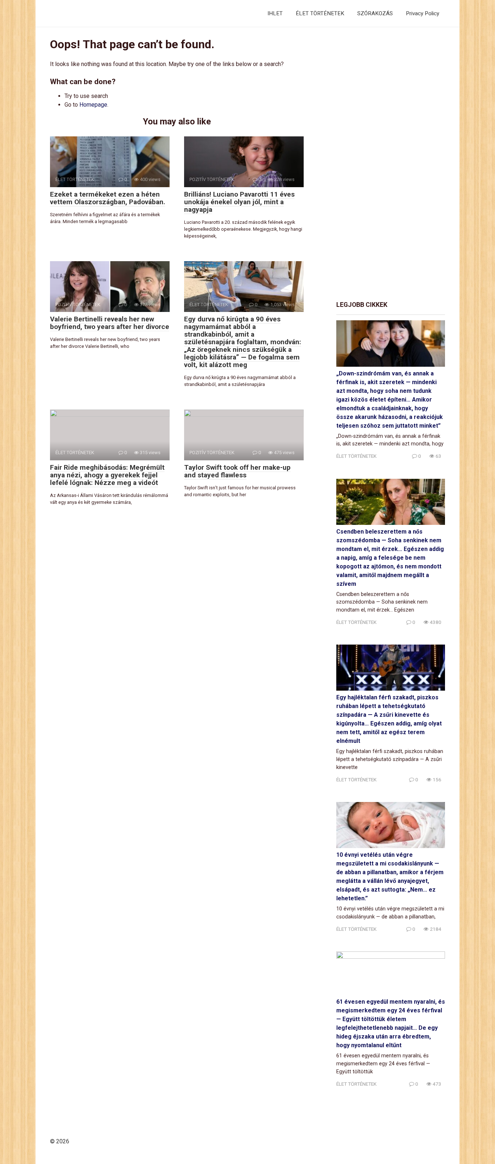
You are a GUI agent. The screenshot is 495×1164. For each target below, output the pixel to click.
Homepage (93, 104)
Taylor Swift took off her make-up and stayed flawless (237, 471)
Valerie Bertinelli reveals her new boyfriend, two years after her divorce (109, 323)
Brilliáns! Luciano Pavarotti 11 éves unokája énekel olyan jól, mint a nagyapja (239, 202)
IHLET (275, 13)
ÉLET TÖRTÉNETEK (320, 13)
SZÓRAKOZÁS (375, 13)
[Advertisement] (390, 164)
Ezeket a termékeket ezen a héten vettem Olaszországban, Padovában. (107, 198)
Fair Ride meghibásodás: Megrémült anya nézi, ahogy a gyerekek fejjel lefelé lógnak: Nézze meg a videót (107, 475)
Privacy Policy (422, 13)
